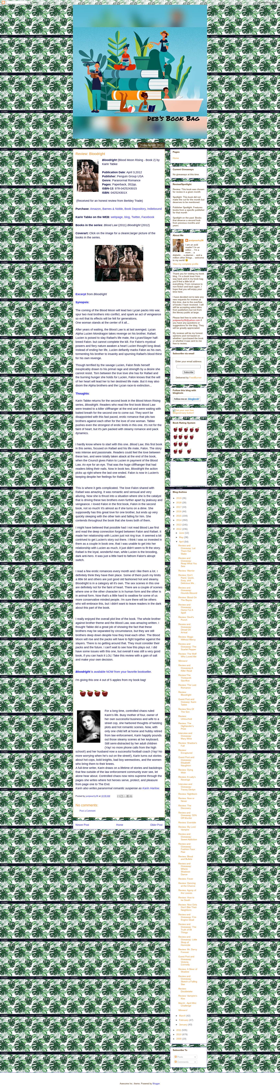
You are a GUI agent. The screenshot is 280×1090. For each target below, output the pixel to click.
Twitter (135, 217)
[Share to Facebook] (127, 796)
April (181, 541)
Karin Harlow (150, 788)
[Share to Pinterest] (131, 796)
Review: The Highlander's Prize (186, 726)
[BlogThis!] (121, 796)
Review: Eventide (187, 822)
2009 (179, 1038)
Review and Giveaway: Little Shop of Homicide (187, 940)
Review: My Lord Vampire (187, 828)
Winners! (182, 661)
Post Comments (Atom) (125, 835)
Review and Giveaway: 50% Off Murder (187, 815)
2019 (179, 498)
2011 (179, 1030)
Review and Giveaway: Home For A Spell (185, 608)
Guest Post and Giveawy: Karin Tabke (187, 702)
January (183, 1024)
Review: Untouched (185, 717)
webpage (117, 217)
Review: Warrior (186, 570)
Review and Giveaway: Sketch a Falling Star (187, 980)
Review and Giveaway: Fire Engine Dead (187, 917)
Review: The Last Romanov (187, 686)
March (182, 1015)
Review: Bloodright (184, 693)
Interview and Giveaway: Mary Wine (185, 736)
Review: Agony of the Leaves (187, 891)
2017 (179, 507)
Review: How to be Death (186, 899)
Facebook (147, 217)
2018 (179, 502)
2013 (179, 524)
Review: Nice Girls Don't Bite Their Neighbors (187, 907)
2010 (179, 1034)
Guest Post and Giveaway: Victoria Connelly (186, 960)
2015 (179, 515)
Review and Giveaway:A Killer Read (185, 668)
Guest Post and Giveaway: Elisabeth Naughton (186, 761)
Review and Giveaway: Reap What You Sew (187, 562)
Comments (182, 1062)
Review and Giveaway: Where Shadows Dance (185, 869)
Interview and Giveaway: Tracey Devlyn (186, 787)
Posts (180, 1057)
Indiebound (154, 208)
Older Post (156, 824)
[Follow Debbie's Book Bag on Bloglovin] (187, 400)
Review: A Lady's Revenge (187, 778)
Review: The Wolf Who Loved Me (187, 655)
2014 (179, 520)
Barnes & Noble (112, 208)
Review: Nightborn (187, 794)
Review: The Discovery (184, 807)
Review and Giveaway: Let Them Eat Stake (186, 549)
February (184, 1020)
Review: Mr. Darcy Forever (187, 950)
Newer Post (82, 824)
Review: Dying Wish (185, 771)
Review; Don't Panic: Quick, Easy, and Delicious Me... (187, 579)
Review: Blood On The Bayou (187, 598)
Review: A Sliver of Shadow (187, 970)
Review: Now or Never (186, 799)
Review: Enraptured (185, 751)
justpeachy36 (196, 240)
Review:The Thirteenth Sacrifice (184, 678)
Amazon (95, 208)
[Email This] (118, 796)
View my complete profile (185, 264)
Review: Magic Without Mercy (187, 638)
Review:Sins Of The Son (186, 710)
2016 (179, 511)
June (182, 533)
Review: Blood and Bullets (185, 857)
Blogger (156, 1083)
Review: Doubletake (185, 990)
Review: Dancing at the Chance (187, 884)
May (181, 537)
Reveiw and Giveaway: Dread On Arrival (185, 628)
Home (119, 824)
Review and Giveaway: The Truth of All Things (187, 928)
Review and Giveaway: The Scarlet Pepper (187, 647)
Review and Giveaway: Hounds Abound (187, 590)
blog (127, 217)
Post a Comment (87, 811)
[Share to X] (124, 796)
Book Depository (135, 208)
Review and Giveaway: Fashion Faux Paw (186, 848)
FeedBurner (195, 377)
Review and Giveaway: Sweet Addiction (187, 837)
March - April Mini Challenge (187, 1004)
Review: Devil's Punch (186, 618)
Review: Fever (185, 878)
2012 (179, 529)
